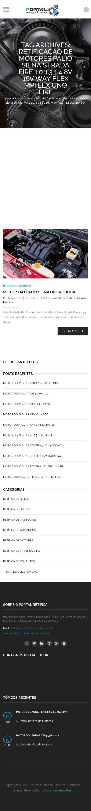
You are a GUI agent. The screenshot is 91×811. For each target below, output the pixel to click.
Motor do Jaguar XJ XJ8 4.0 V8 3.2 (27, 403)
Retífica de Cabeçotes (19, 519)
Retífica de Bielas (16, 498)
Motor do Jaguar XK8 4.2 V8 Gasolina (30, 383)
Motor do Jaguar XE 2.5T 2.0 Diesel (28, 435)
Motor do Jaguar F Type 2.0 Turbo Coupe (33, 466)
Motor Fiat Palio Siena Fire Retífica (39, 292)
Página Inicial (14, 98)
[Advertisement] (45, 175)
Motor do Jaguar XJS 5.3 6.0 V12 (25, 393)
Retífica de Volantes (19, 561)
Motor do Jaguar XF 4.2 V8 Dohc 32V (29, 424)
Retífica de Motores (17, 286)
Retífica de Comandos (19, 529)
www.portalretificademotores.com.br (26, 633)
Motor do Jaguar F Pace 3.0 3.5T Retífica (32, 476)
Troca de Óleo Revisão (20, 571)
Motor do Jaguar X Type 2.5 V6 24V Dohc (32, 445)
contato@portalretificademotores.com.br (32, 628)
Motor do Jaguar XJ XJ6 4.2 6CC (25, 414)
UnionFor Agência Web (57, 790)
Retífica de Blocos (17, 509)
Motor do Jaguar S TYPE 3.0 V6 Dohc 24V (32, 456)
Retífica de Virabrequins (21, 550)
